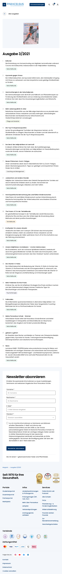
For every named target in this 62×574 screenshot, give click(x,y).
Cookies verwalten (9, 571)
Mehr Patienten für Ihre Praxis (16, 283)
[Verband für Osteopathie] (24, 536)
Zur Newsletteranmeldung (50, 520)
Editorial (8, 61)
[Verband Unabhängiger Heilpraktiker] (11, 536)
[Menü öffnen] (4, 4)
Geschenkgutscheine (50, 524)
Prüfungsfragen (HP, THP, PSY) (29, 498)
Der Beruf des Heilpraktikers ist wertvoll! (19, 144)
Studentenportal (9, 491)
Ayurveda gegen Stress (13, 75)
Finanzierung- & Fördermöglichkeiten (49, 505)
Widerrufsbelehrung (49, 509)
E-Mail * (9, 406)
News (7, 346)
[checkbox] (7, 423)
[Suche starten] (49, 4)
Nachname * (11, 397)
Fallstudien (9, 299)
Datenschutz (7, 567)
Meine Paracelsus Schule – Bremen (18, 316)
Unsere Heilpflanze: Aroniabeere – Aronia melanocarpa (25, 247)
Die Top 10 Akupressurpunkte (15, 128)
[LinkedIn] (28, 555)
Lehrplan (25, 506)
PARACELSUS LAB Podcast (48, 492)
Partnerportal (7, 498)
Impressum (7, 563)
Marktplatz (6, 502)
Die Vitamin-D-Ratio (12, 264)
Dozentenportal (8, 495)
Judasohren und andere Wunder (17, 178)
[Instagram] (15, 555)
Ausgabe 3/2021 (15, 467)
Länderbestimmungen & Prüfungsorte (30, 492)
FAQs (44, 500)
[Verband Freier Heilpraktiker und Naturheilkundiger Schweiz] (45, 536)
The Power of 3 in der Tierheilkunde (18, 211)
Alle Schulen (46, 497)
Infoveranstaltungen (37, 4)
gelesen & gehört (11, 333)
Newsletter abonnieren (16, 448)
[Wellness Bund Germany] (31, 536)
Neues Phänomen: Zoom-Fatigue (17, 161)
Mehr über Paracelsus (30, 502)
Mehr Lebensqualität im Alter (15, 109)
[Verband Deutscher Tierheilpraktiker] (18, 536)
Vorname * (10, 389)
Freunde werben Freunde (48, 514)
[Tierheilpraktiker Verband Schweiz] (38, 536)
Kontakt (5, 560)
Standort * (10, 414)
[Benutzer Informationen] (57, 4)
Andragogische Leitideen (28, 514)
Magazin (5, 467)
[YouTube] (19, 555)
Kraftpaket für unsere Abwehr (16, 228)
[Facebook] (24, 555)
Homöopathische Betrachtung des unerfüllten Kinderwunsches (28, 195)
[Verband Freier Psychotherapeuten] (5, 536)
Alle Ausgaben (13, 14)
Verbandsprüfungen (29, 509)
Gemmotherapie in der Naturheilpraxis (19, 92)
